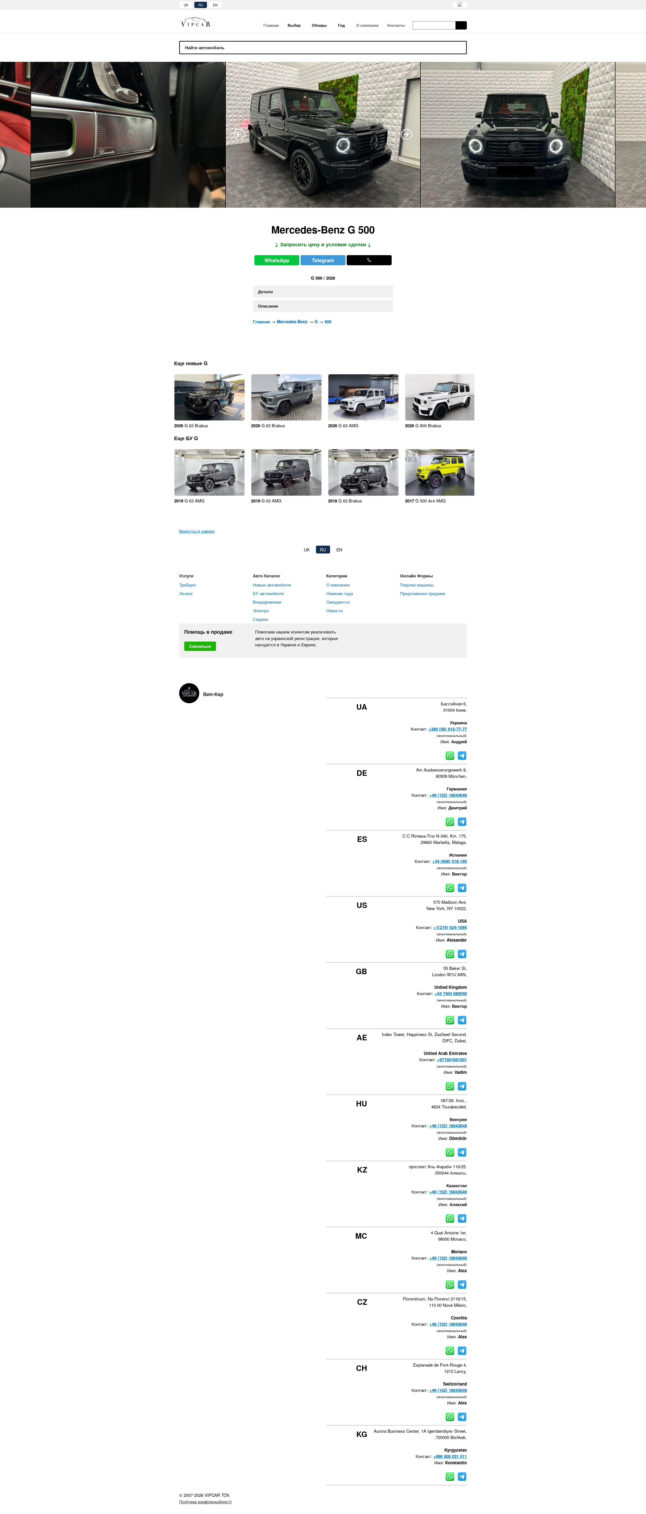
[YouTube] (451, 688)
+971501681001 (452, 1059)
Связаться (200, 646)
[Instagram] (437, 688)
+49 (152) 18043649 (448, 795)
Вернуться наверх (197, 531)
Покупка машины (417, 584)
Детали (265, 291)
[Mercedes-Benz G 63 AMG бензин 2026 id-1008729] (363, 419)
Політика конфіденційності (205, 1501)
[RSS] (465, 688)
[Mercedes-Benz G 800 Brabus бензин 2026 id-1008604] (440, 419)
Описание (268, 306)
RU (200, 5)
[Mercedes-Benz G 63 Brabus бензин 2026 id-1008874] (209, 419)
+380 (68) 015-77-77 (447, 729)
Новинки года (339, 593)
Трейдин (187, 584)
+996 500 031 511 (450, 1456)
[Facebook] (424, 688)
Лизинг (186, 593)
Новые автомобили (272, 584)
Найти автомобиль (204, 47)
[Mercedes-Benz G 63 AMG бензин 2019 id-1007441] (209, 494)
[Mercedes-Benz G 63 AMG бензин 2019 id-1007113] (286, 494)
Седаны (260, 619)
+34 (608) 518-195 (449, 861)
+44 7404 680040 (451, 993)
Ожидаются (337, 602)
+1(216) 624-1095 (450, 927)
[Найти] (461, 25)
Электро (261, 610)
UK (186, 5)
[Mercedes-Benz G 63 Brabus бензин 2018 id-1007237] (363, 494)
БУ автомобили (268, 593)
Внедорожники (267, 602)
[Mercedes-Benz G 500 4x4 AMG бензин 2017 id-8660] (440, 494)
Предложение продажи (422, 593)
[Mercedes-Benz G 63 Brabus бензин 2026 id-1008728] (286, 419)
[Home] (199, 21)
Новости (334, 610)
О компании (338, 584)
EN (215, 5)
